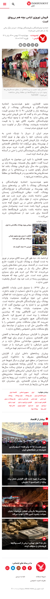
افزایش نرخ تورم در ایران (25, 402)
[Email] (24, 45)
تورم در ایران (11, 402)
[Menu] (4, 4)
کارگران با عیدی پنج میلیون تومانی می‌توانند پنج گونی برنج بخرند (20, 237)
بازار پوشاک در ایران (9, 399)
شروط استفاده (41, 576)
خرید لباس (43, 399)
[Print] (20, 45)
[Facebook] (36, 45)
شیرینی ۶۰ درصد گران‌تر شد (22, 247)
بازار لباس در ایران (23, 399)
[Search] (13, 4)
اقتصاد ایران (13, 392)
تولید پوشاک (18, 396)
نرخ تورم (44, 405)
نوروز (37, 405)
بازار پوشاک (28, 396)
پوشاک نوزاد (34, 409)
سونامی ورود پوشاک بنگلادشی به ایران (18, 225)
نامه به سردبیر (20, 576)
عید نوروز (30, 405)
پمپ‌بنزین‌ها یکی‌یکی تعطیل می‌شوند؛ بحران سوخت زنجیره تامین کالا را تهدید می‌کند (27, 513)
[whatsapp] (7, 568)
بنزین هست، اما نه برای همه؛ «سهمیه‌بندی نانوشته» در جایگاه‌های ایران (27, 448)
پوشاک (10, 396)
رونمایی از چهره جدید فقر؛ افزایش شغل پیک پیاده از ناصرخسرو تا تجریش (27, 480)
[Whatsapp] (32, 45)
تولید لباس (34, 399)
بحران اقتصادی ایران (40, 396)
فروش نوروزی (21, 405)
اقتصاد (33, 419)
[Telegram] (13, 568)
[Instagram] (19, 568)
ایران (33, 392)
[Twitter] (28, 45)
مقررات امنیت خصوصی (38, 580)
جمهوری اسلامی (24, 392)
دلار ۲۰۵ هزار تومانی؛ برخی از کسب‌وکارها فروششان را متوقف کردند (28, 545)
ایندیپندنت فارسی (34, 37)
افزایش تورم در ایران (40, 402)
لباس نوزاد (12, 405)
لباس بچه (43, 409)
